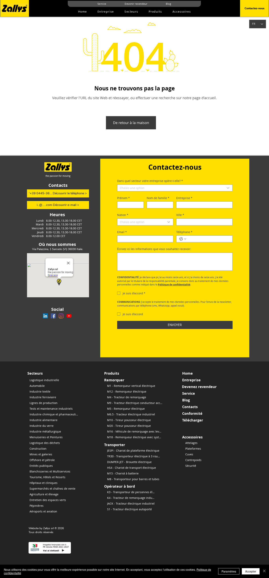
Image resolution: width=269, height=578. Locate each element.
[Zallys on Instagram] (61, 315)
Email (122, 232)
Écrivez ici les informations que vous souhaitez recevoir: (154, 249)
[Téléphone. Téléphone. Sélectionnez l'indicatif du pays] (183, 239)
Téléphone (184, 232)
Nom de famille (158, 198)
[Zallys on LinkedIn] (45, 315)
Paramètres (229, 571)
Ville (180, 215)
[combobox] (175, 187)
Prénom (123, 198)
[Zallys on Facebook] (53, 315)
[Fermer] (264, 571)
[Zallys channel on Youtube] (69, 315)
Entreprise (184, 198)
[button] (155, 12)
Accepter (250, 571)
